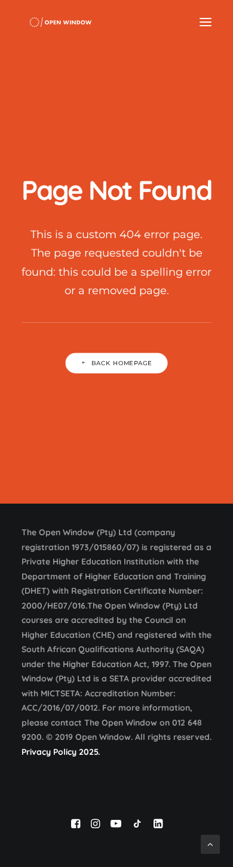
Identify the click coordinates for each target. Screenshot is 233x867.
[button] (205, 22)
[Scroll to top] (210, 843)
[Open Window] (61, 22)
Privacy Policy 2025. (61, 751)
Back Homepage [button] (121, 362)
